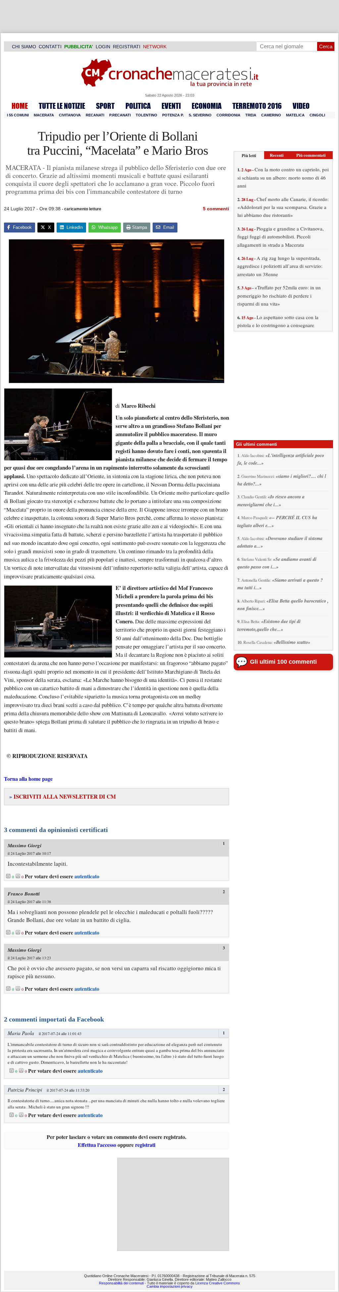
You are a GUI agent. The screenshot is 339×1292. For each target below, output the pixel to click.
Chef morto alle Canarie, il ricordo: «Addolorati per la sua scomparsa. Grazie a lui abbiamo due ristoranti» (283, 207)
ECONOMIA (206, 105)
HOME (20, 105)
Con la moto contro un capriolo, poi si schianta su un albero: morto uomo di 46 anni (283, 177)
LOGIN (103, 46)
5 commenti (216, 208)
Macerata (44, 115)
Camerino (271, 115)
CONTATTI (50, 46)
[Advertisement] (173, 1204)
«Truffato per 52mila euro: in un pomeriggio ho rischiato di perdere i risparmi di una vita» (279, 295)
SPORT (105, 105)
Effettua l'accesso (97, 1144)
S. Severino (200, 115)
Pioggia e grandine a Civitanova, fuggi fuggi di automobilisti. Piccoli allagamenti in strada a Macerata (280, 236)
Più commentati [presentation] (311, 155)
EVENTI (171, 105)
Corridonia (228, 115)
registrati (145, 1144)
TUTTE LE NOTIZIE (62, 105)
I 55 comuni (18, 115)
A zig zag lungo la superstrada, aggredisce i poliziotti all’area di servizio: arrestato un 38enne (279, 266)
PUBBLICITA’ (78, 46)
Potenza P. (173, 115)
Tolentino (146, 115)
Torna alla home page (28, 778)
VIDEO (301, 105)
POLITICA (138, 105)
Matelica (295, 115)
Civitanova (70, 115)
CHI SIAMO (24, 46)
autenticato (86, 876)
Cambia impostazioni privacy (170, 1286)
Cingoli (317, 115)
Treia (250, 115)
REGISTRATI (126, 46)
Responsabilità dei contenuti (121, 1283)
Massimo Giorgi (24, 845)
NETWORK (155, 46)
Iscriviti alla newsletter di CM (62, 796)
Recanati (95, 115)
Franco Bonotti (24, 893)
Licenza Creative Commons (217, 1283)
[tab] (249, 155)
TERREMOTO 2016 (257, 105)
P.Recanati (120, 115)
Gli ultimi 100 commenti (283, 661)
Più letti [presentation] (249, 155)
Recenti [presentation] (277, 155)
